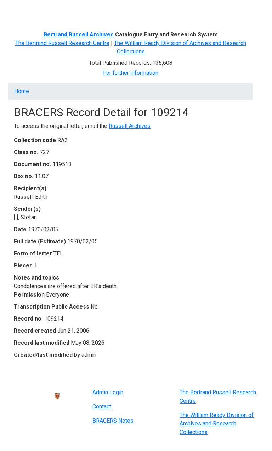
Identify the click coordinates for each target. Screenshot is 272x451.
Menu (21, 8)
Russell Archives (130, 126)
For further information (130, 72)
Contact (101, 406)
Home (21, 91)
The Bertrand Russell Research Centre (62, 43)
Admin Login (107, 392)
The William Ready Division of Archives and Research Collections (217, 423)
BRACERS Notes (113, 420)
